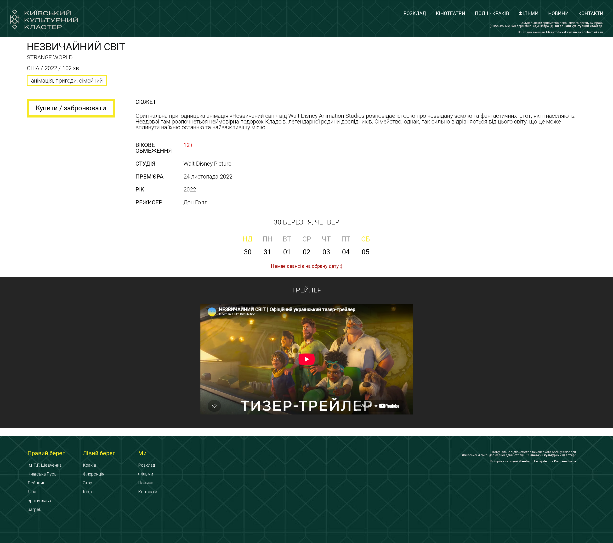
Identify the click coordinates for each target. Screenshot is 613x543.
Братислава (39, 500)
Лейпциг (36, 482)
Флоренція (93, 473)
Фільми (529, 13)
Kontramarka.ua (592, 32)
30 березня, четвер (306, 222)
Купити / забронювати (71, 108)
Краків (89, 465)
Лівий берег (99, 453)
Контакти (590, 13)
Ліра (32, 491)
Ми (142, 453)
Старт (88, 482)
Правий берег (46, 453)
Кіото (88, 491)
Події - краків (492, 13)
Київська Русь (42, 473)
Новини (558, 13)
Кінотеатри (450, 13)
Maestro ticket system (561, 32)
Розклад (414, 13)
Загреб (34, 509)
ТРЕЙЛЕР (307, 290)
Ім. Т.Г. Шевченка (45, 465)
